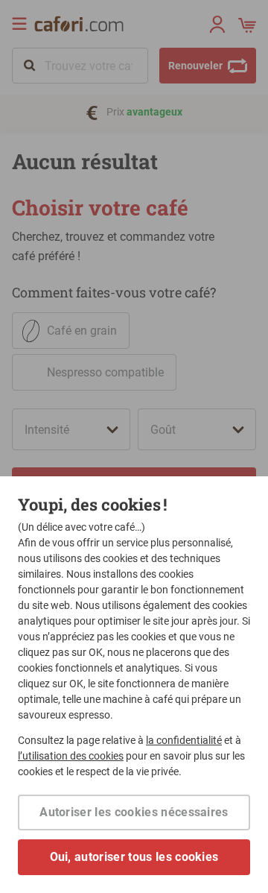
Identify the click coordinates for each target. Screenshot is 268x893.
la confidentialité (184, 740)
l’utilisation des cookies (71, 756)
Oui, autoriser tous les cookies (134, 857)
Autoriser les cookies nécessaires (134, 812)
